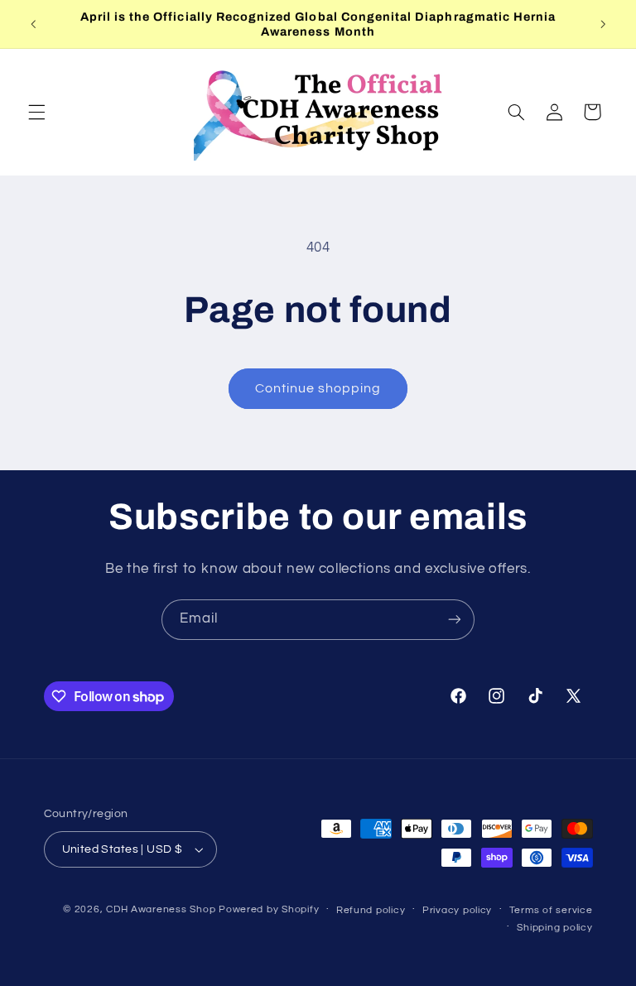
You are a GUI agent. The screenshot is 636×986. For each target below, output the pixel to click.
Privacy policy (457, 910)
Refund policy (371, 910)
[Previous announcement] (33, 24)
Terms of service (551, 910)
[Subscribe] (455, 619)
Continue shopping (318, 388)
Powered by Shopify (269, 909)
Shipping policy (554, 927)
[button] (36, 112)
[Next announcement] (603, 24)
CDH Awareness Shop (160, 909)
